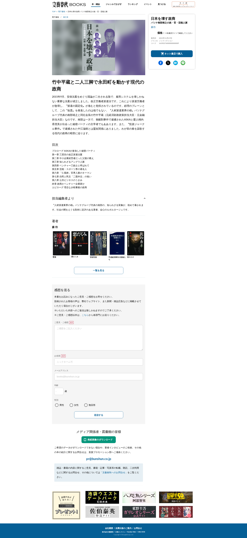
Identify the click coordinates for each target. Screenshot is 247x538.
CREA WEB (141, 532)
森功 (153, 27)
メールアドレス (61, 371)
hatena (175, 63)
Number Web (131, 532)
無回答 (92, 405)
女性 (76, 405)
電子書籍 (61, 11)
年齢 (56, 385)
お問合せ (138, 528)
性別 (56, 400)
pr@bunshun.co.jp (98, 459)
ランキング (133, 4)
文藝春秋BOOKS (69, 4)
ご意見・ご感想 (61, 323)
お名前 (57, 356)
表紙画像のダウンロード (100, 440)
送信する (98, 415)
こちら (85, 315)
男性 (61, 405)
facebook (160, 63)
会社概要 (109, 528)
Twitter (168, 63)
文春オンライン (120, 532)
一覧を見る (98, 270)
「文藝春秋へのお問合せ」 (114, 472)
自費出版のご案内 (123, 528)
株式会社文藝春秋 (107, 532)
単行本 (65, 17)
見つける (162, 4)
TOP (53, 11)
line (183, 63)
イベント (148, 4)
